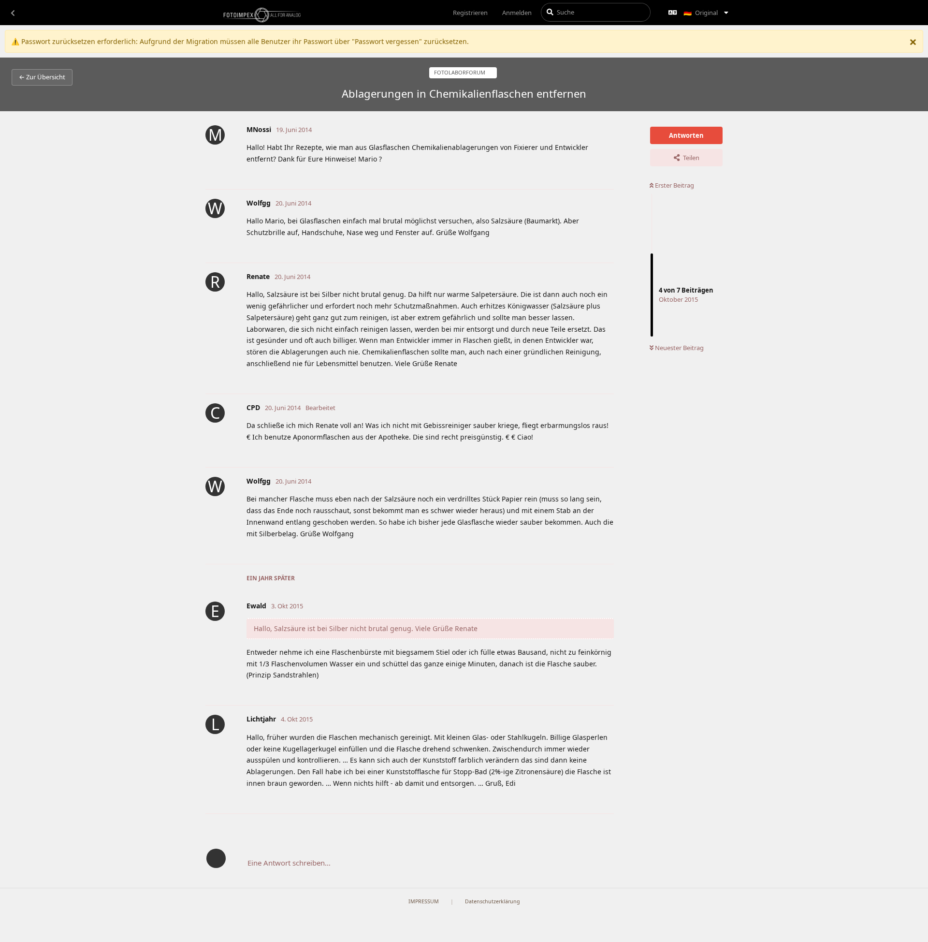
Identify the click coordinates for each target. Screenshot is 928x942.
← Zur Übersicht (42, 77)
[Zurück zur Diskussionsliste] (12, 12)
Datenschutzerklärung (492, 901)
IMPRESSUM (423, 901)
